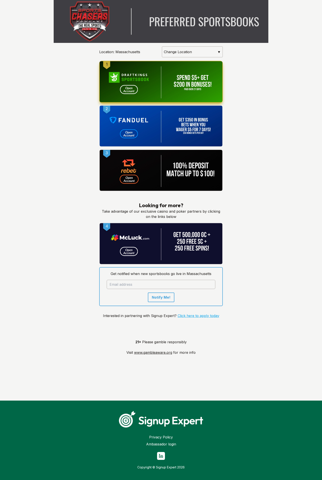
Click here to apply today (198, 316)
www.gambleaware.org (153, 352)
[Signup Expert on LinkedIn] (161, 456)
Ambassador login (161, 444)
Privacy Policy (161, 437)
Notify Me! (161, 297)
